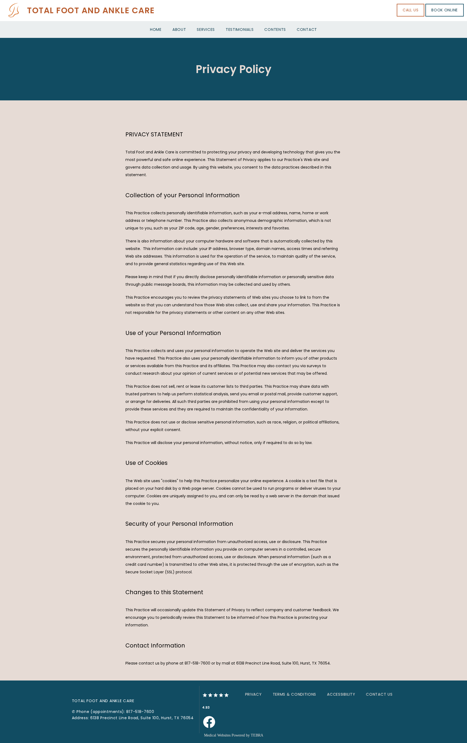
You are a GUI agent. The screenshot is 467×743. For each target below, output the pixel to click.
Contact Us (379, 694)
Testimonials (239, 29)
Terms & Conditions (294, 694)
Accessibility (341, 694)
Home (156, 29)
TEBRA (257, 735)
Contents (275, 29)
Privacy (253, 694)
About (179, 29)
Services (206, 29)
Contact (307, 29)
